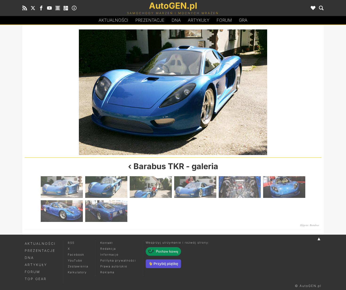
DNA (29, 258)
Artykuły (198, 20)
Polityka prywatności (118, 260)
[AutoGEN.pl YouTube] (49, 8)
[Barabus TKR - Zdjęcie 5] (240, 187)
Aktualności (113, 20)
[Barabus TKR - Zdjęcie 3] (247, 92)
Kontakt (106, 243)
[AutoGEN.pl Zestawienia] (57, 8)
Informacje (109, 254)
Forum (224, 20)
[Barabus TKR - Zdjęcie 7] (62, 211)
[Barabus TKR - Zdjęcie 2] (106, 187)
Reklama (107, 272)
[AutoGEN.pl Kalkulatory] (66, 8)
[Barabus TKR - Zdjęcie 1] (99, 92)
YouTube (75, 260)
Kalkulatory (77, 272)
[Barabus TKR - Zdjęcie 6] (284, 187)
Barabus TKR (158, 166)
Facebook (76, 254)
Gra (243, 20)
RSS (71, 243)
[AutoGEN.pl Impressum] (74, 8)
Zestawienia (78, 266)
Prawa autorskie (113, 266)
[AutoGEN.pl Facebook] (41, 8)
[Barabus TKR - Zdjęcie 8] (106, 211)
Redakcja (108, 248)
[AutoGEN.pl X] (33, 8)
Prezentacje (150, 20)
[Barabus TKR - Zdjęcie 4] (195, 187)
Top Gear (36, 279)
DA (176, 20)
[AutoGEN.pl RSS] (24, 8)
